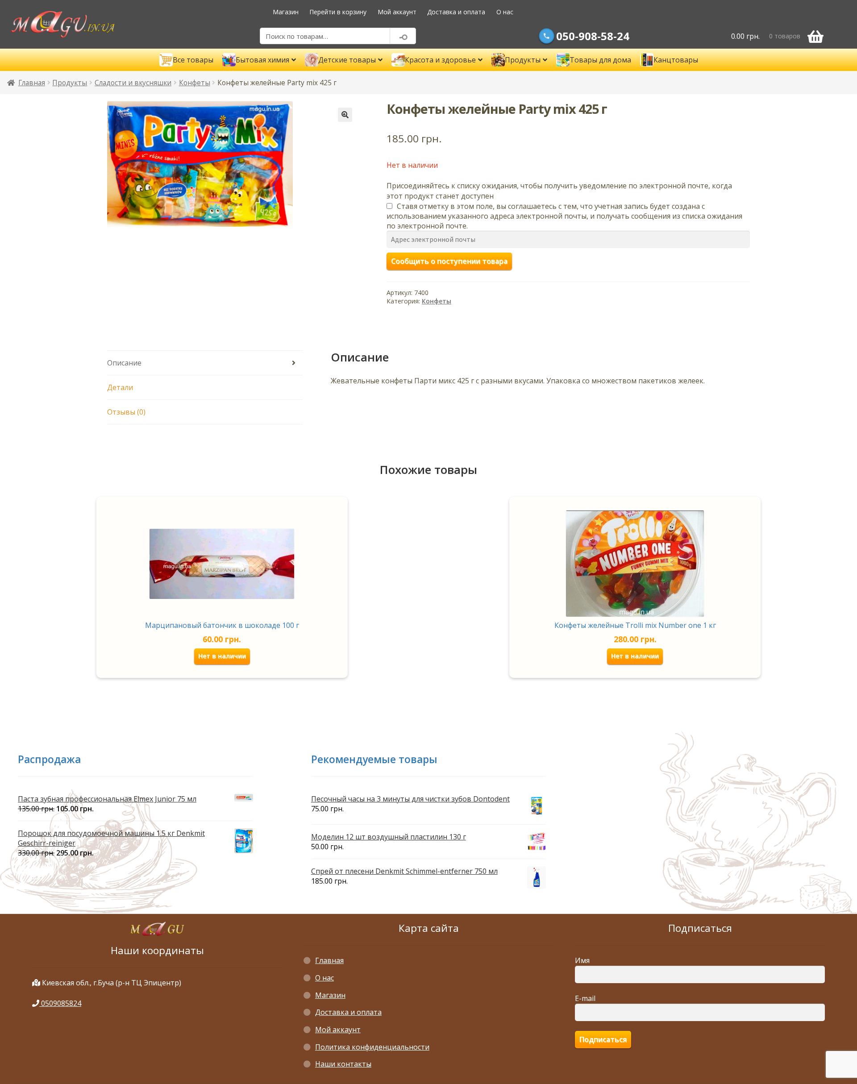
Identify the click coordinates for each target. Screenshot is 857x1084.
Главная (31, 82)
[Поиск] (403, 36)
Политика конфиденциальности (372, 1047)
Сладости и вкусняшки (133, 82)
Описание (124, 363)
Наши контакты (343, 1064)
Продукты (69, 82)
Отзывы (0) (126, 412)
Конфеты (194, 82)
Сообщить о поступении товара (449, 261)
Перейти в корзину (337, 12)
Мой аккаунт (397, 12)
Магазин (286, 12)
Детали (120, 387)
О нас (504, 12)
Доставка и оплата (456, 12)
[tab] (205, 363)
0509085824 (60, 1003)
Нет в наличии (222, 656)
